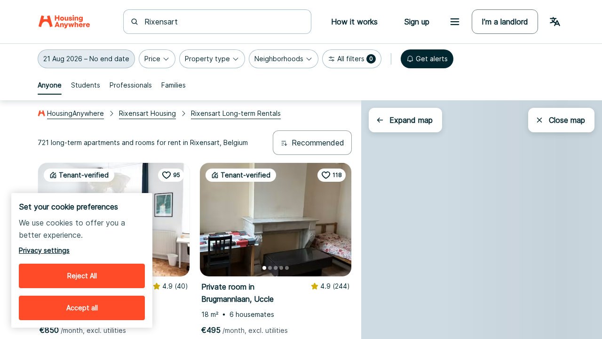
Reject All (82, 276)
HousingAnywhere (75, 113)
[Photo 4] (281, 268)
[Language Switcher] (555, 21)
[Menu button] (454, 21)
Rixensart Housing (147, 113)
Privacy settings (44, 250)
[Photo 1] (264, 268)
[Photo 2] (270, 268)
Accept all (82, 308)
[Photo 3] (275, 268)
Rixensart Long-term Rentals (236, 113)
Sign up (416, 21)
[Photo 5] (287, 268)
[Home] (64, 21)
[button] (86, 58)
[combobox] (223, 22)
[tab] (50, 85)
